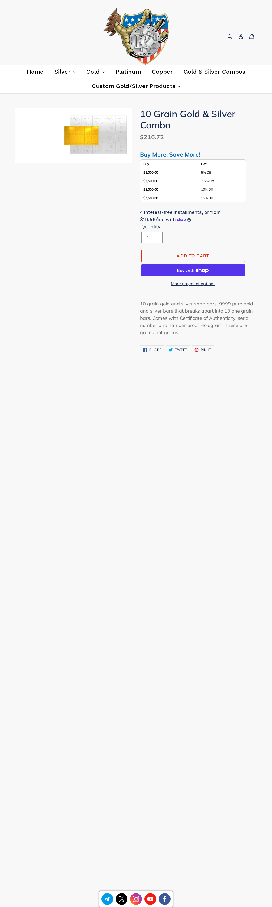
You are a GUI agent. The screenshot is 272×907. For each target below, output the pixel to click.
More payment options (193, 283)
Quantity (150, 227)
